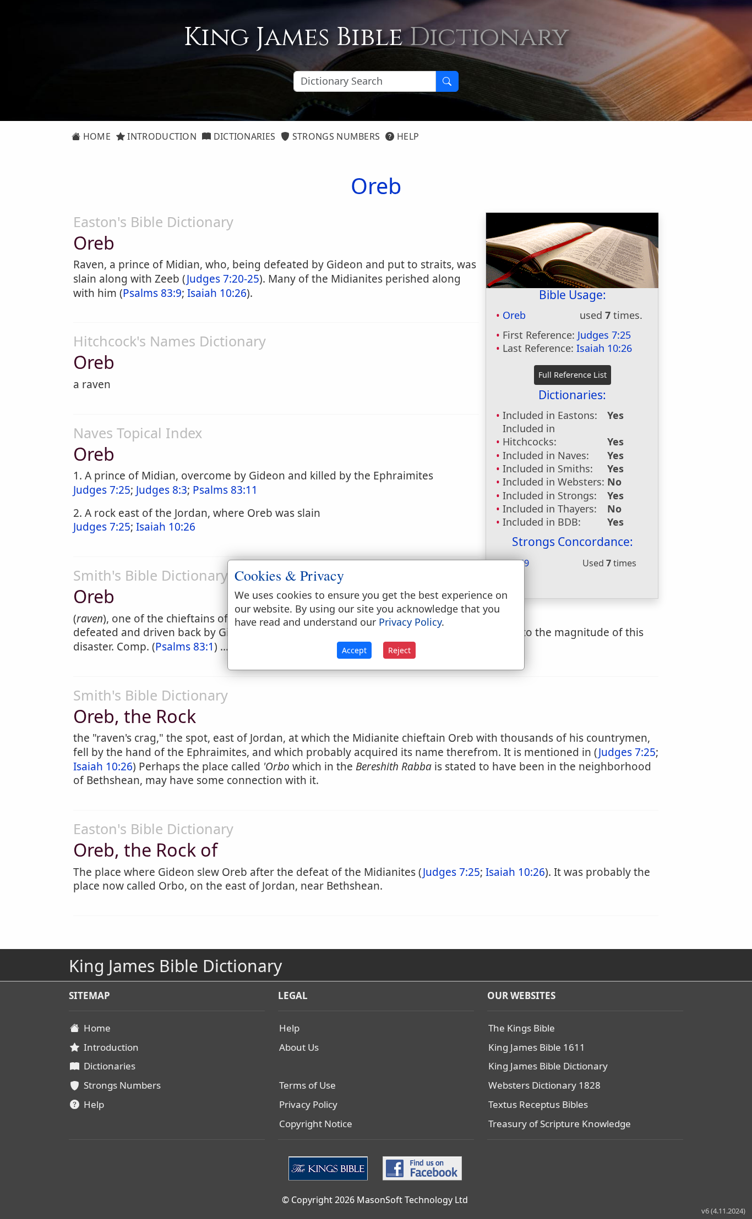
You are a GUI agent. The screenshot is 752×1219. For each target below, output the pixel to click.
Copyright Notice (315, 1123)
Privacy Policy (308, 1104)
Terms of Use (307, 1085)
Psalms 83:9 (152, 293)
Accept (354, 650)
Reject (399, 650)
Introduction (161, 136)
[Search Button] (447, 81)
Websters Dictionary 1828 (544, 1085)
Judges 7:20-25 (223, 279)
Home (95, 136)
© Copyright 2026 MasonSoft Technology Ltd (375, 1200)
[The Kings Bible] (330, 1167)
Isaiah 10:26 (604, 348)
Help (407, 136)
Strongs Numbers (335, 136)
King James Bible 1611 (536, 1047)
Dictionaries (243, 136)
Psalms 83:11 (225, 490)
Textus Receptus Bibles (538, 1104)
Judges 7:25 (604, 334)
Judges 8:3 (161, 490)
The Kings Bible (521, 1028)
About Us (299, 1047)
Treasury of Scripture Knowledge (559, 1123)
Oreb (514, 315)
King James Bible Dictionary (548, 1066)
